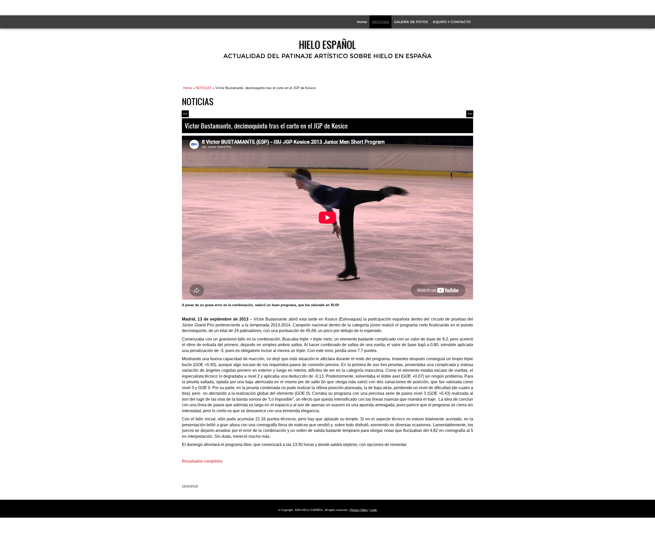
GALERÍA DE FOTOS (411, 22)
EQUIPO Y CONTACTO (452, 22)
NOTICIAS (380, 22)
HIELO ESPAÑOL (327, 44)
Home (362, 22)
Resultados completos (202, 461)
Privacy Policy (359, 509)
